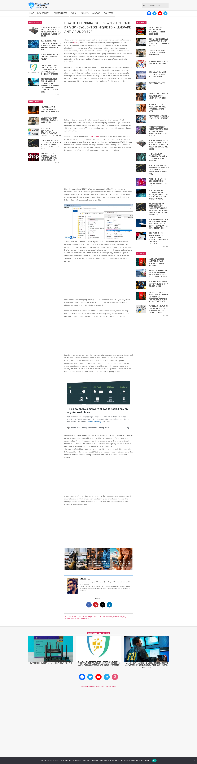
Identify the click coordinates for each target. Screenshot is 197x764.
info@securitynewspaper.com (92, 686)
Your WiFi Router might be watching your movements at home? (158, 96)
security (76, 42)
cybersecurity (117, 617)
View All (57, 94)
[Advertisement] (98, 101)
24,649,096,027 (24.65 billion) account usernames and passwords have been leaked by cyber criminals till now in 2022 (50, 85)
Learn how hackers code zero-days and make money (49, 120)
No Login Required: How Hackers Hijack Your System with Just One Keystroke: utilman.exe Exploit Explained (158, 224)
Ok (154, 760)
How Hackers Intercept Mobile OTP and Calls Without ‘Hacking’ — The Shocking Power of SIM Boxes (51, 32)
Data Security (86, 617)
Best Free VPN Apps (157, 83)
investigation (94, 136)
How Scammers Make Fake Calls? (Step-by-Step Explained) (157, 74)
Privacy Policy (111, 686)
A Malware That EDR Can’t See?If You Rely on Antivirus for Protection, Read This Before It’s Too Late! (158, 297)
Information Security (72, 618)
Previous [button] (62, 559)
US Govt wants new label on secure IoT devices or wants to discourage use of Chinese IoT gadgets (49, 70)
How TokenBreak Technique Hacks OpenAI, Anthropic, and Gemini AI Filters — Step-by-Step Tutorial (159, 194)
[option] (76, 559)
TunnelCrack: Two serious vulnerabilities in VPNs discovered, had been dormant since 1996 (51, 45)
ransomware (84, 618)
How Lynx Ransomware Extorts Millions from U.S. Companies (158, 284)
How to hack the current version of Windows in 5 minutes (50, 109)
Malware (94, 617)
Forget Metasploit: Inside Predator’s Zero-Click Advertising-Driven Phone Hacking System (158, 131)
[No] (194, 760)
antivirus (109, 617)
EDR (124, 617)
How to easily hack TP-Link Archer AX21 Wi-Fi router (50, 57)
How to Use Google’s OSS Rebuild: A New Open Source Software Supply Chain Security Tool (51, 144)
